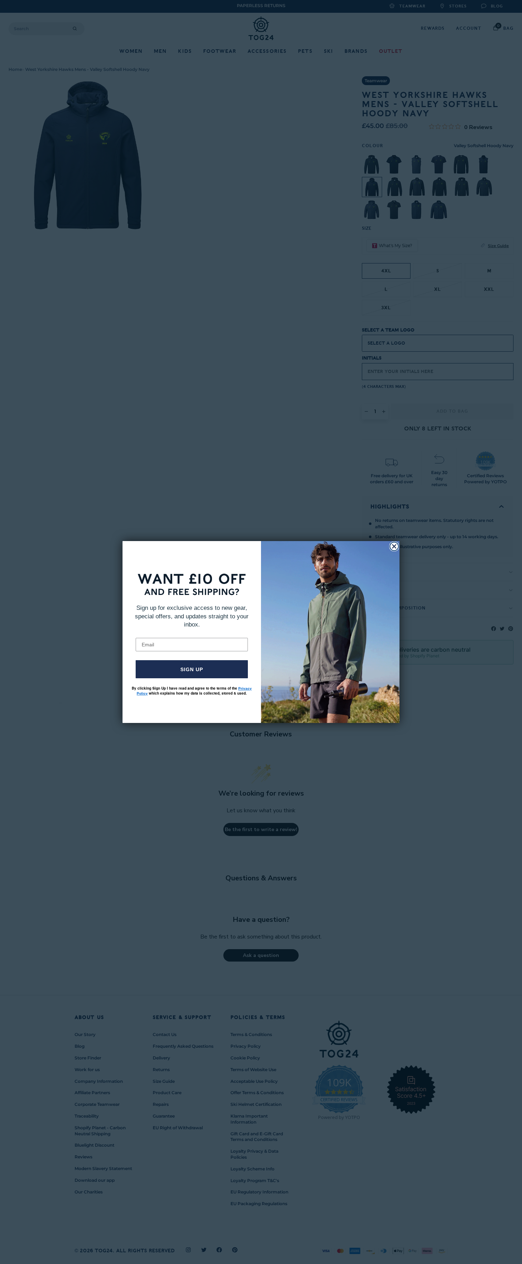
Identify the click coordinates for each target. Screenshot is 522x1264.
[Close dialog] (394, 546)
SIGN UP (191, 669)
